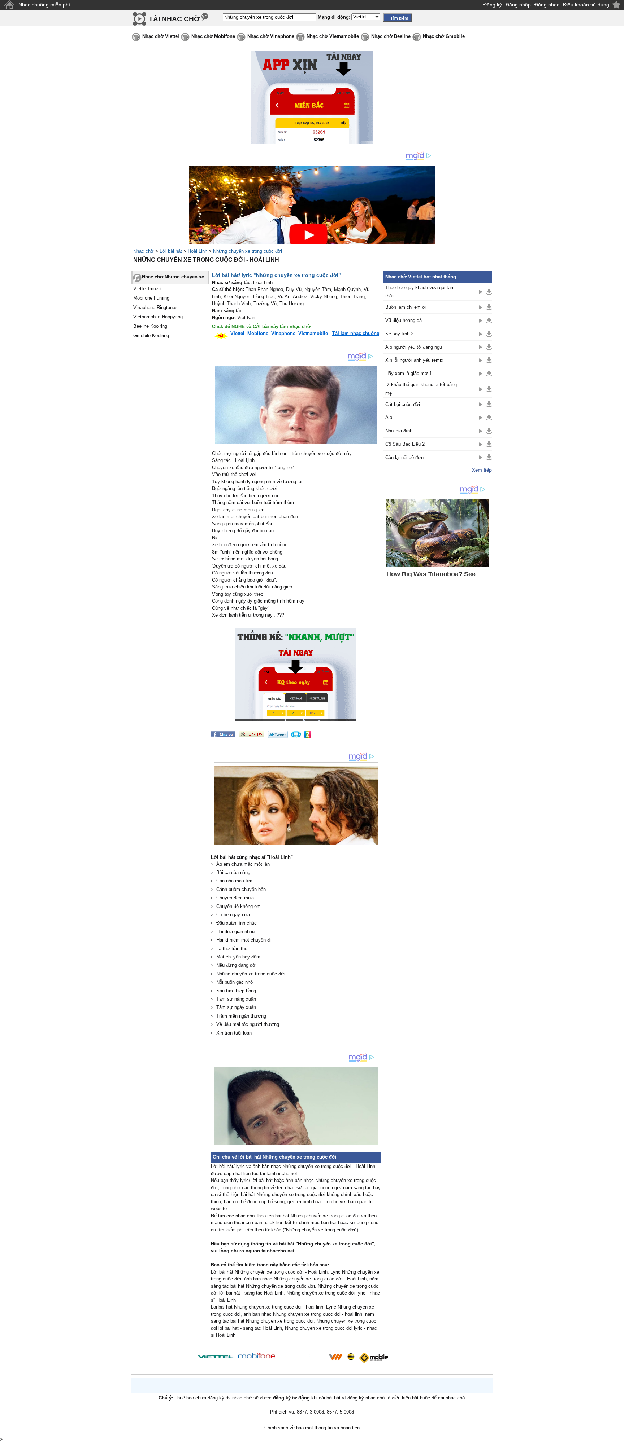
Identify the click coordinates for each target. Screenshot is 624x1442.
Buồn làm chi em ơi (405, 307)
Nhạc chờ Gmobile (444, 36)
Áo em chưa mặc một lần (243, 864)
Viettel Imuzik (147, 288)
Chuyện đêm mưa (235, 897)
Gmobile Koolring (151, 335)
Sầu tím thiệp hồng (236, 990)
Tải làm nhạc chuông (356, 333)
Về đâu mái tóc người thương (247, 1024)
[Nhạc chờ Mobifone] (257, 1356)
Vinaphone (283, 333)
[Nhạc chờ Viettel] (215, 1356)
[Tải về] (489, 292)
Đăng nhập (518, 5)
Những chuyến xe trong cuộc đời (247, 251)
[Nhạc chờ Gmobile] (373, 1358)
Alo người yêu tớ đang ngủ (413, 347)
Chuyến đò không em (238, 906)
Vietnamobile (313, 333)
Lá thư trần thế (231, 948)
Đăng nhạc (546, 5)
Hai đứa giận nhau (235, 931)
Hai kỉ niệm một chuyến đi (243, 940)
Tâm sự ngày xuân (236, 1007)
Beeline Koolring (150, 326)
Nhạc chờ (143, 251)
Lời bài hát (171, 251)
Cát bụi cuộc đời (402, 404)
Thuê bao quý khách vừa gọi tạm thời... (420, 292)
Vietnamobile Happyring (158, 316)
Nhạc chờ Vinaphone (270, 36)
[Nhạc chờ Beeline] (350, 1357)
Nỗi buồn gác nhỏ (234, 982)
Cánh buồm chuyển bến (241, 889)
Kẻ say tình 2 (399, 333)
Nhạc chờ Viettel (160, 36)
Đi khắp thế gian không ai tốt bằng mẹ (421, 389)
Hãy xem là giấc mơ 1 (408, 373)
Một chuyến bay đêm (238, 957)
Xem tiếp (482, 470)
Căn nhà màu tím (234, 880)
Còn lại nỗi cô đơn (404, 457)
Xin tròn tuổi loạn (234, 1033)
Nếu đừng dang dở (236, 965)
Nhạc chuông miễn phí (44, 5)
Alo (388, 417)
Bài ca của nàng (233, 872)
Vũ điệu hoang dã (403, 320)
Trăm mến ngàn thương (241, 1016)
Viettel (237, 333)
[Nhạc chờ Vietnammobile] (335, 1357)
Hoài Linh (197, 251)
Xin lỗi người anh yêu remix (414, 360)
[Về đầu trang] (616, 1434)
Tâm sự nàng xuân (236, 999)
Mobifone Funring (151, 298)
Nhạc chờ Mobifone (213, 36)
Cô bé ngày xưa (233, 914)
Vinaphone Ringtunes (155, 307)
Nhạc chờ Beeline (391, 36)
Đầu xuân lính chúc (236, 923)
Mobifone (257, 333)
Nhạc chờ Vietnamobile (333, 36)
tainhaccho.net (277, 1250)
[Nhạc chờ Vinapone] (302, 1359)
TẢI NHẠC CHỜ (174, 19)
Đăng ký (492, 5)
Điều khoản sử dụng (586, 5)
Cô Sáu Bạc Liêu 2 (405, 444)
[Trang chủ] (9, 5)
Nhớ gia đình (398, 430)
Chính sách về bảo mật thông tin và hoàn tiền (312, 1427)
